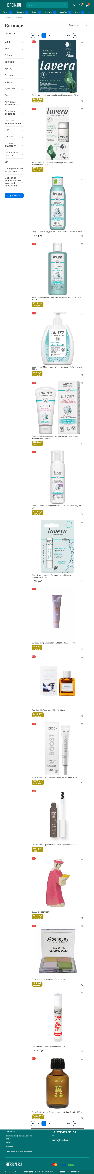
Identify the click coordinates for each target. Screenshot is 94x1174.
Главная (9, 17)
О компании (10, 1132)
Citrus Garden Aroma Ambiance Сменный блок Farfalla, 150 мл (57, 1112)
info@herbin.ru (61, 1140)
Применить (14, 195)
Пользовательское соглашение (18, 1151)
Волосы (48, 12)
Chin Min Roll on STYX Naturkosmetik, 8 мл (49, 1046)
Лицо (5, 12)
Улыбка (63, 12)
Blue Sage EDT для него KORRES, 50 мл (48, 710)
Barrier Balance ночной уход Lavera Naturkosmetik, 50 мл (55, 95)
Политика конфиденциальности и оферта (19, 1137)
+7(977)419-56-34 (64, 1132)
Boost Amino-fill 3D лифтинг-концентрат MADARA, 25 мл (55, 777)
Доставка (9, 1147)
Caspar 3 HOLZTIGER (40, 912)
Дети (77, 12)
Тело (34, 12)
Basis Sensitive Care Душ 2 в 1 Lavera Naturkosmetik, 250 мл (57, 232)
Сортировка (74, 25)
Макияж (20, 12)
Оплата (8, 1142)
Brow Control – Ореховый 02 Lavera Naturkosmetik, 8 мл (55, 845)
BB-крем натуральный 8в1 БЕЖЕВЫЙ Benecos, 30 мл (54, 643)
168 (68, 35)
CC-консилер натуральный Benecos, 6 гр (49, 979)
